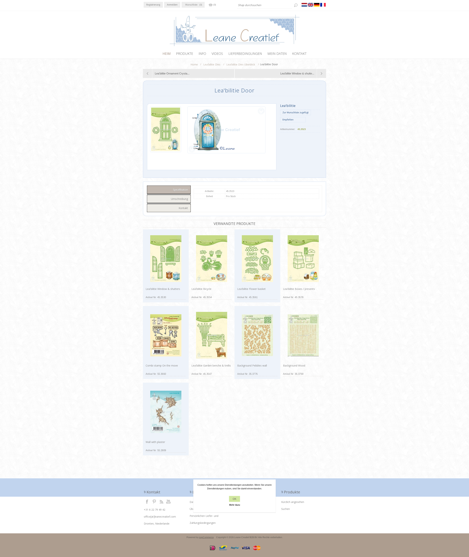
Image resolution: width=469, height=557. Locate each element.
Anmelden (172, 4)
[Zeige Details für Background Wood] (303, 335)
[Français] (323, 5)
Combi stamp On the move (162, 365)
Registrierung (153, 4)
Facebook (147, 501)
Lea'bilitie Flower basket (251, 289)
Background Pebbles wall (252, 365)
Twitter (154, 501)
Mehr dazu (234, 505)
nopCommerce (206, 537)
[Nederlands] (304, 5)
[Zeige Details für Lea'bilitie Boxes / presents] (303, 258)
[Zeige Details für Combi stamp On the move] (165, 335)
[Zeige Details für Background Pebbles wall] (257, 335)
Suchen (285, 509)
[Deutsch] (317, 5)
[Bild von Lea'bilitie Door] (165, 130)
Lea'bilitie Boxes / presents (299, 289)
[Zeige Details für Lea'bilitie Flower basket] (257, 258)
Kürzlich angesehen (292, 502)
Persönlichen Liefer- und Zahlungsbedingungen (204, 519)
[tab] (169, 190)
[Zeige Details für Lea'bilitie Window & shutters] (165, 258)
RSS (161, 501)
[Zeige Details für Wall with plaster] (165, 411)
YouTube (168, 501)
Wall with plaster (155, 442)
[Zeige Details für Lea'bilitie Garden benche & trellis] (211, 335)
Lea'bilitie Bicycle (201, 289)
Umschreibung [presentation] (179, 199)
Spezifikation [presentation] (180, 189)
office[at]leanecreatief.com (160, 516)
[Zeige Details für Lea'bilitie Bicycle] (211, 258)
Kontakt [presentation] (183, 208)
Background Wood (294, 365)
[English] (310, 5)
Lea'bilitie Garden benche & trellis (211, 365)
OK (234, 498)
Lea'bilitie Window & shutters (163, 289)
